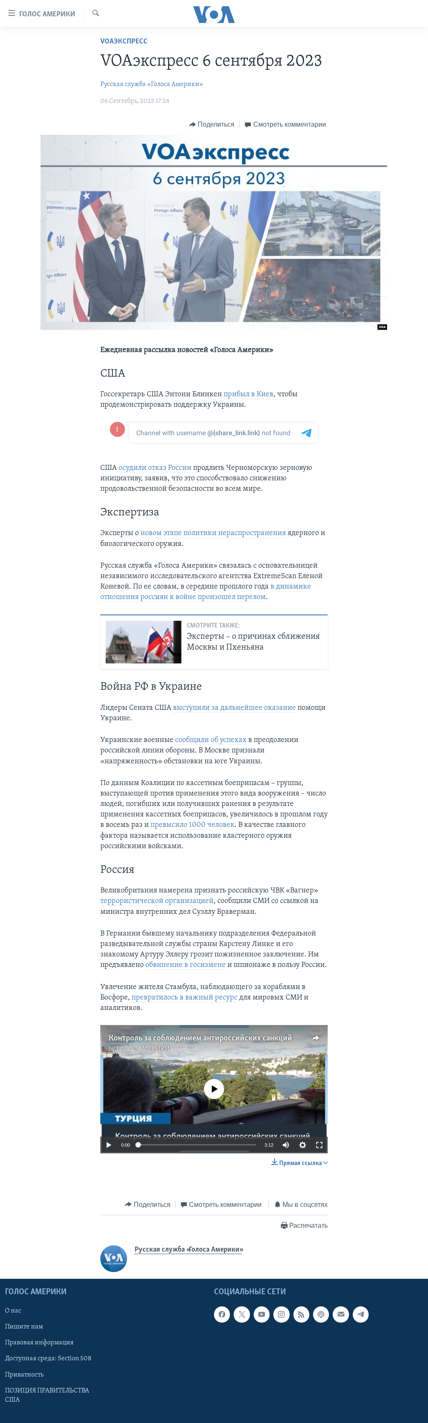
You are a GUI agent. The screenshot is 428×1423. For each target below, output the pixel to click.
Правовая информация (39, 1343)
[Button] (212, 124)
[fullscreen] (319, 1145)
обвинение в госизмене (185, 965)
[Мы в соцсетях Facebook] (222, 1315)
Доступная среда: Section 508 (48, 1359)
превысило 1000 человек (192, 825)
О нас (13, 1311)
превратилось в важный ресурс (184, 998)
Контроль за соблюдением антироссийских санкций (200, 1038)
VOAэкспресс (124, 42)
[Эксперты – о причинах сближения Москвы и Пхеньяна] (143, 642)
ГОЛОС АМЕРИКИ (143, 1049)
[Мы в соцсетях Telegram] (361, 1315)
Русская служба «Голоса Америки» (151, 84)
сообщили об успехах (211, 740)
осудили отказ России (155, 468)
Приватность (24, 1375)
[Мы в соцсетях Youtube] (262, 1315)
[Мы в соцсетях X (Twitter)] (242, 1315)
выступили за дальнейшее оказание (234, 708)
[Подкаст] (321, 1315)
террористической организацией (157, 901)
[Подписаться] (341, 1315)
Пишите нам (24, 1327)
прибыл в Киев (248, 394)
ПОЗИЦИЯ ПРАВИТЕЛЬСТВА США (47, 1395)
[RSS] (301, 1315)
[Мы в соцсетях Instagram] (281, 1315)
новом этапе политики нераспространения (213, 533)
